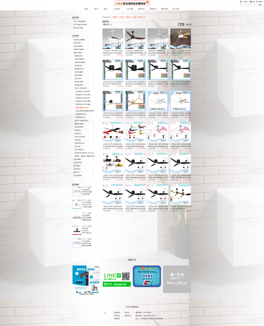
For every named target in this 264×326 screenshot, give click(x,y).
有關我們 (117, 318)
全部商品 (117, 9)
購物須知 (153, 9)
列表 (190, 24)
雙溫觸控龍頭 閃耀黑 (86, 294)
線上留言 (176, 9)
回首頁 (127, 312)
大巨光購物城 (132, 307)
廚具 (105, 9)
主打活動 (130, 9)
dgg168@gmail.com (150, 315)
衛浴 (96, 9)
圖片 (182, 24)
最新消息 (141, 9)
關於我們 (164, 9)
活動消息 (117, 315)
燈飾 (86, 9)
